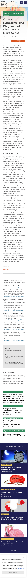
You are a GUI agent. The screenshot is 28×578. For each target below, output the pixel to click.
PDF (18, 40)
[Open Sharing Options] (26, 576)
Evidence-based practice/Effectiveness (11, 268)
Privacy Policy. (21, 568)
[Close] (24, 557)
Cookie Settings (13, 572)
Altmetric (22, 40)
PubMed (13, 287)
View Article (7, 287)
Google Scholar (20, 287)
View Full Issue (14, 550)
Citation (14, 40)
